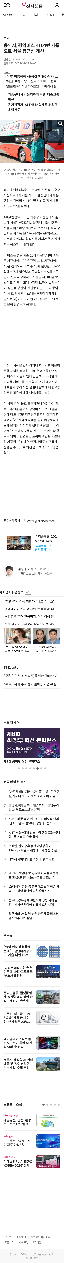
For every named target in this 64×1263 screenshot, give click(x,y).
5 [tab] (34, 768)
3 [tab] (26, 768)
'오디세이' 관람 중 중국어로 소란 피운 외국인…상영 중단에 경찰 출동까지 (34, 889)
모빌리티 (49, 15)
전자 (35, 15)
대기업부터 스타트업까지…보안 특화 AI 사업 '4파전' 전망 (18, 1043)
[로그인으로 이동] (56, 5)
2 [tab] (23, 768)
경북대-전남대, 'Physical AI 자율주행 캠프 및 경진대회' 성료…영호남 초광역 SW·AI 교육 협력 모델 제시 (34, 875)
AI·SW (7, 15)
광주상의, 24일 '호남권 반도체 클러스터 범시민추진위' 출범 (33, 916)
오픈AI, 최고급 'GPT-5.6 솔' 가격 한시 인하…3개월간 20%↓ (18, 1018)
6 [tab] (38, 768)
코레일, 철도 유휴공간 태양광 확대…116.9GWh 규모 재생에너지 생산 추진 (33, 848)
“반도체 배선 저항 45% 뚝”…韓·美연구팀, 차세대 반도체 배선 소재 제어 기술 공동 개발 (34, 794)
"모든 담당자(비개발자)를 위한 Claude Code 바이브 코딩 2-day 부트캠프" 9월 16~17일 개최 (32, 676)
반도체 (21, 15)
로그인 (8, 1237)
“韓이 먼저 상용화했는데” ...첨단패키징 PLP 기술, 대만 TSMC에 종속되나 (18, 953)
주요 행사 (11, 722)
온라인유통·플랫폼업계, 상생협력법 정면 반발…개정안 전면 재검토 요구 (18, 999)
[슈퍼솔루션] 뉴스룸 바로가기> (45, 547)
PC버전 (37, 1242)
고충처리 (9, 1242)
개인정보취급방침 (40, 1237)
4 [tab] (30, 768)
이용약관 (21, 1237)
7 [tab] (41, 768)
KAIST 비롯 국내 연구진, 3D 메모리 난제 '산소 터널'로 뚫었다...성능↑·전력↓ (34, 821)
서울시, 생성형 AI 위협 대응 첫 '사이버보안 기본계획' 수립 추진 (18, 1064)
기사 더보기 (41, 569)
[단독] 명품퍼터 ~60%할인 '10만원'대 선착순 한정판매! (32, 76)
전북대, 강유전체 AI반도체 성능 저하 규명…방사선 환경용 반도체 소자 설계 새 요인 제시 (33, 902)
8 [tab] (45, 768)
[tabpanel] (32, 746)
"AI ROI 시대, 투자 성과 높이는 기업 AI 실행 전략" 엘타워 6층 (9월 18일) (32, 684)
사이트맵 (24, 1242)
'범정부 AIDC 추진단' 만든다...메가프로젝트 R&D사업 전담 (18, 972)
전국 (6, 38)
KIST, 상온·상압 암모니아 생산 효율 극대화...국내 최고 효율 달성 (34, 835)
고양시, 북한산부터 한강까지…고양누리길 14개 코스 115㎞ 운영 (34, 807)
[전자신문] (32, 5)
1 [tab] (19, 768)
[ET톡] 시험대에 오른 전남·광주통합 (31, 860)
